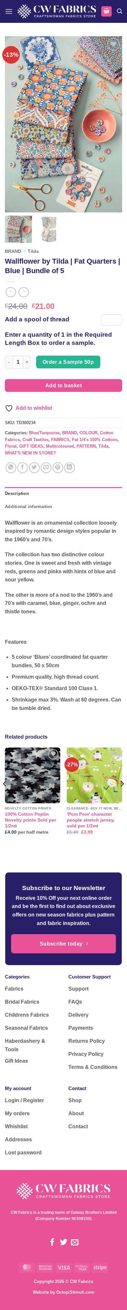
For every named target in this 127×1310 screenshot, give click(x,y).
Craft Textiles (35, 439)
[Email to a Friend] (46, 467)
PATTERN (86, 446)
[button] (9, 11)
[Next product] (11, 292)
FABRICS (60, 439)
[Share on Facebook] (22, 467)
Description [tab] (17, 493)
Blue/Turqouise (44, 432)
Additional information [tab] (28, 506)
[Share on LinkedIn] (69, 467)
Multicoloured (60, 446)
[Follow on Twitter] (63, 1243)
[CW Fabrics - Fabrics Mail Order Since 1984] (57, 11)
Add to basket (63, 385)
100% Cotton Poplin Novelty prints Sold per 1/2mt (30, 820)
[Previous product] (24, 292)
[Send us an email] (74, 1243)
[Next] (122, 796)
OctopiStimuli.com (75, 1292)
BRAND (13, 251)
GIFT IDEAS (31, 446)
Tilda (33, 251)
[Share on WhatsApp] (11, 467)
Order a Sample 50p (68, 362)
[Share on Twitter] (34, 467)
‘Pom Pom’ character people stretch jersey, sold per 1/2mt (91, 820)
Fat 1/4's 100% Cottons (95, 439)
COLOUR (88, 432)
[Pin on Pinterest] (57, 467)
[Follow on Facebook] (52, 1243)
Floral (11, 446)
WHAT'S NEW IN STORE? (30, 453)
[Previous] (5, 796)
